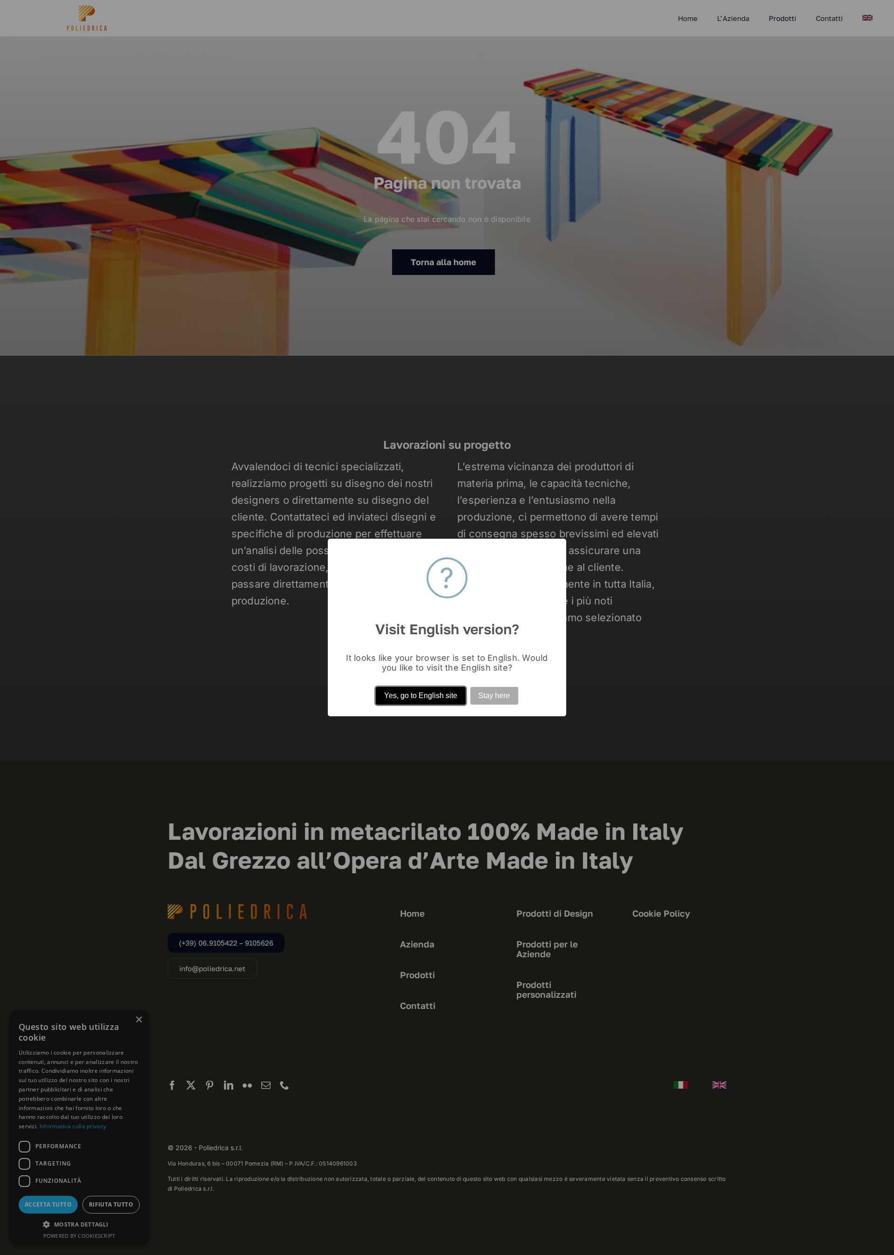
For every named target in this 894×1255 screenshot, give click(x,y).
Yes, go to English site (420, 696)
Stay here (494, 696)
